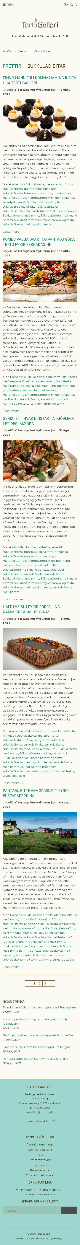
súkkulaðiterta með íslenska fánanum (50, 211)
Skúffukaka (10, 399)
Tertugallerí (43, 1233)
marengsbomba (14, 197)
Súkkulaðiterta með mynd (21, 215)
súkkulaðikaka (48, 206)
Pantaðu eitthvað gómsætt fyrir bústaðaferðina (35, 1058)
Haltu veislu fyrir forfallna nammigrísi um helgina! (37, 1047)
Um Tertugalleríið (40, 1149)
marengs (49, 556)
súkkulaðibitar (27, 206)
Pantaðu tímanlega (40, 1144)
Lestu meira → (13, 231)
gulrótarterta (12, 390)
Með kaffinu (66, 928)
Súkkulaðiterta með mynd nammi (43, 753)
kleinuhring (67, 924)
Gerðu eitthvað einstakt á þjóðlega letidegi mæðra (38, 1035)
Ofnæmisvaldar (40, 1160)
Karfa (73, 4)
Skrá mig (69, 1210)
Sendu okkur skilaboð (39, 1121)
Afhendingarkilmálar (40, 1175)
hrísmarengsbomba (38, 193)
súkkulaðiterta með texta (39, 767)
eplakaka (27, 386)
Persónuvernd (40, 1170)
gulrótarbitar (33, 189)
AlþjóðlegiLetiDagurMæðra (31, 547)
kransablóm (30, 928)
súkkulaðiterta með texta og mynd (27, 771)
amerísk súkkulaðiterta (28, 184)
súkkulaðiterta (13, 211)
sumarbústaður (63, 959)
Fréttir (22, 51)
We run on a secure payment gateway (39, 1238)
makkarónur (62, 193)
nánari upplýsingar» (41, 1194)
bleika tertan (54, 184)
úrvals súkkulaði (14, 775)
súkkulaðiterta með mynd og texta (27, 224)
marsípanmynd (59, 560)
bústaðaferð (28, 919)
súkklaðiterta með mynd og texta (41, 202)
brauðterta (52, 377)
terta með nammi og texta (45, 403)
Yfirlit (10, 4)
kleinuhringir (11, 928)
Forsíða (7, 51)
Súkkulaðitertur (63, 771)
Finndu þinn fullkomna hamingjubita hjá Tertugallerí (39, 1007)
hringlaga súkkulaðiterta (20, 735)
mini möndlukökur (61, 197)
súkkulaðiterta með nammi (44, 955)
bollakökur (53, 915)
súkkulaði (9, 206)
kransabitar (30, 390)
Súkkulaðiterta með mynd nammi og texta (44, 220)
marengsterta (37, 197)
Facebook (40, 1165)
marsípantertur (13, 565)
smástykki (9, 202)
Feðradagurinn (45, 386)
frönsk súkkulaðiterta (38, 552)
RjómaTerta (61, 565)
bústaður (44, 919)
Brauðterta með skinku (38, 381)
